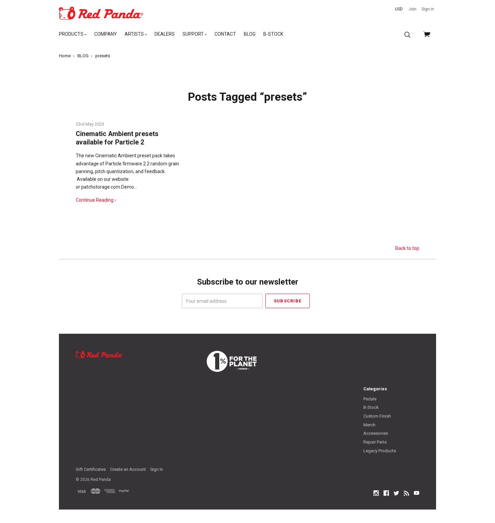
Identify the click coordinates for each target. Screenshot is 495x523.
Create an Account (128, 469)
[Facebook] (386, 493)
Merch (369, 424)
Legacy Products (379, 450)
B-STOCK (273, 34)
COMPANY (105, 34)
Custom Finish (377, 416)
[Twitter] (396, 493)
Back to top (407, 248)
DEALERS (165, 34)
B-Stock (371, 407)
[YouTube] (416, 493)
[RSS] (406, 493)
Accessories (375, 433)
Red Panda (101, 479)
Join (412, 9)
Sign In (156, 469)
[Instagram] (376, 493)
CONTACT (225, 34)
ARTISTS (135, 34)
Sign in (428, 9)
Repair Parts (375, 442)
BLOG (250, 34)
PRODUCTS (72, 34)
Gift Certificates (91, 469)
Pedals (369, 398)
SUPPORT (194, 34)
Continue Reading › (96, 200)
